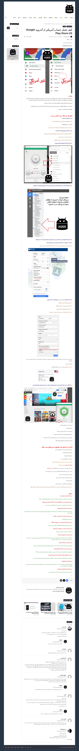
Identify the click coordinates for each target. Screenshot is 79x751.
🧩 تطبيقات (51, 17)
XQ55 (60, 640)
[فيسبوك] (67, 580)
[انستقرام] (57, 591)
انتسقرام (22, 747)
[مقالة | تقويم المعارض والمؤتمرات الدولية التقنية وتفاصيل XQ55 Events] (48, 607)
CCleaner (64, 118)
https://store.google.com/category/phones (63, 434)
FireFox (64, 124)
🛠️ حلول (45, 17)
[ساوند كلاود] (56, 591)
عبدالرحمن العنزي (67, 36)
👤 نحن (30, 17)
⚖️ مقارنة (56, 17)
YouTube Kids (69, 428)
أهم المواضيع (69, 26)
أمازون (12, 747)
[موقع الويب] (63, 591)
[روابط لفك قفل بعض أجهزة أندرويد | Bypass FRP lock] (31, 607)
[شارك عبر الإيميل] (61, 580)
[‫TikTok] (53, 591)
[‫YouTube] (59, 591)
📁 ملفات (35, 17)
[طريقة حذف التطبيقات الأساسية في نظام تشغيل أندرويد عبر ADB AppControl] (64, 607)
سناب (25, 747)
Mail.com (63, 242)
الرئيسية (69, 23)
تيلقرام (18, 747)
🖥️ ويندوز (40, 17)
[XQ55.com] (69, 8)
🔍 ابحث (14, 17)
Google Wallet (55, 367)
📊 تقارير (71, 17)
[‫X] (64, 580)
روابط (6, 747)
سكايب (55, 516)
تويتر (28, 747)
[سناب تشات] (54, 591)
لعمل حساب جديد (61, 299)
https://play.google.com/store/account (64, 440)
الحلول (67, 23)
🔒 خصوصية (25, 17)
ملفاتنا (9, 747)
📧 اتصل (19, 17)
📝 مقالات (66, 17)
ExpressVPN (58, 130)
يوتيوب (15, 747)
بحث (30, 747)
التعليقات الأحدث (69, 624)
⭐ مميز (61, 17)
